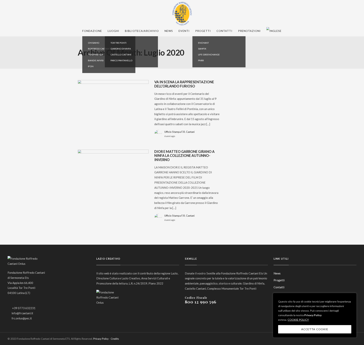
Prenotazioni (249, 30)
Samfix (202, 48)
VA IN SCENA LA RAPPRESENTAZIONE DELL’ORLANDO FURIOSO (184, 84)
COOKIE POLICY (298, 319)
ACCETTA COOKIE (314, 329)
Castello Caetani (121, 54)
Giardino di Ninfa (121, 48)
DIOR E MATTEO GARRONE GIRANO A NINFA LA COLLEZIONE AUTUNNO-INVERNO (184, 155)
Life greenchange (209, 54)
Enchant (203, 42)
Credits (115, 338)
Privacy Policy (313, 315)
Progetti (203, 30)
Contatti (224, 30)
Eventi (184, 30)
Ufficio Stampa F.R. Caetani (179, 131)
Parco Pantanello (122, 60)
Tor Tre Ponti (118, 42)
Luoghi (113, 30)
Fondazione (92, 30)
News (169, 30)
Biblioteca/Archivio (142, 30)
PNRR (201, 60)
